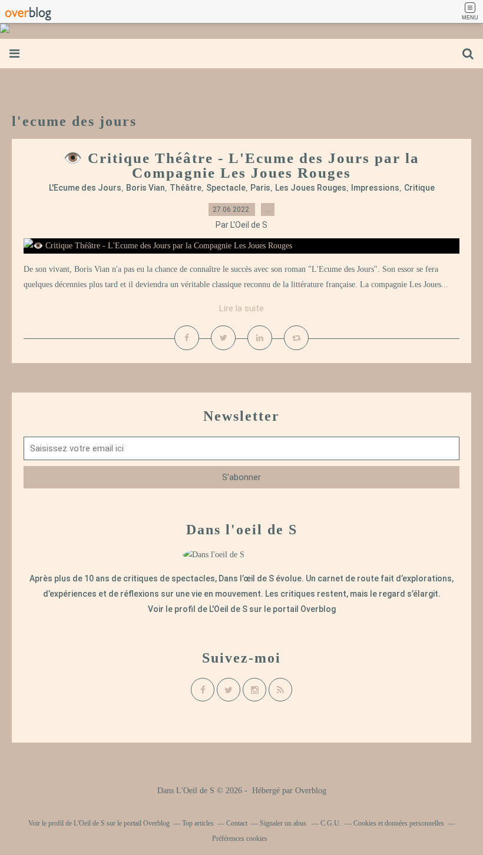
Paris (260, 187)
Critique (419, 187)
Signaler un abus (284, 823)
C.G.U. (330, 823)
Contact (236, 823)
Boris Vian (145, 187)
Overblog (310, 790)
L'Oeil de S (228, 609)
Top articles (198, 823)
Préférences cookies (239, 838)
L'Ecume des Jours (85, 187)
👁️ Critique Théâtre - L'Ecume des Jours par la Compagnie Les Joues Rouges (241, 165)
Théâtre (185, 187)
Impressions (375, 187)
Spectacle (226, 187)
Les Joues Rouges (310, 187)
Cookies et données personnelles (398, 823)
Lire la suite (241, 308)
